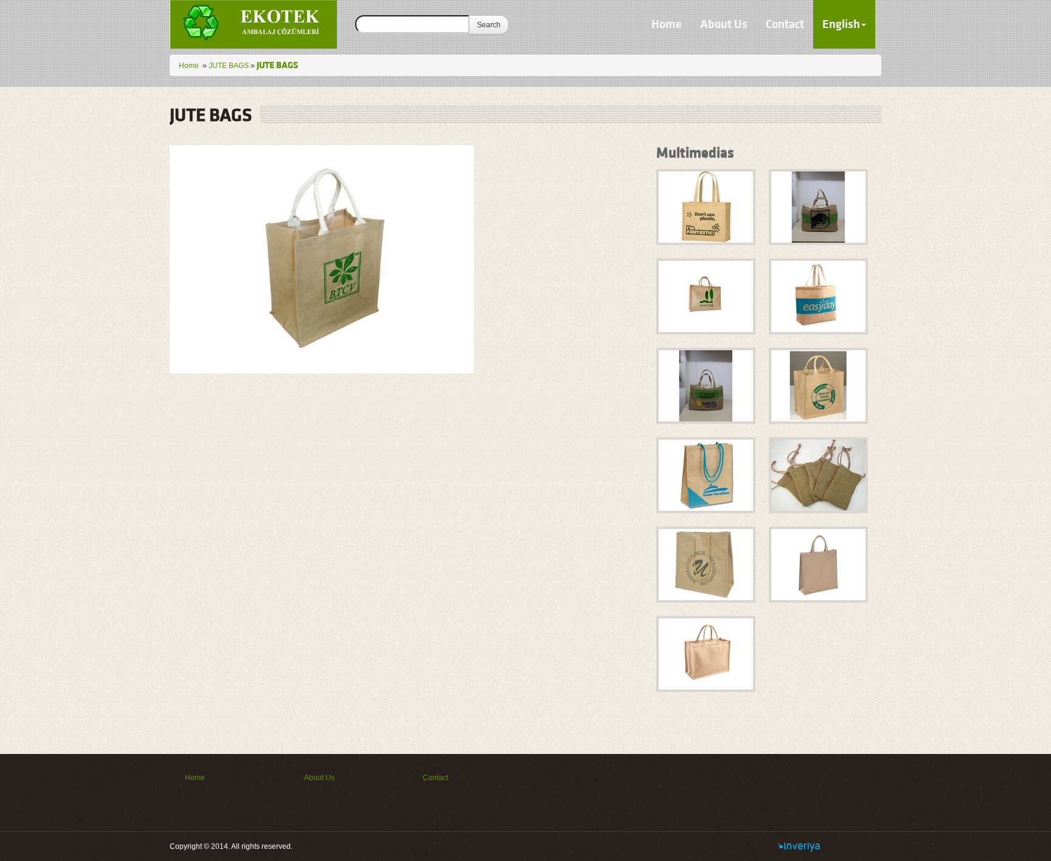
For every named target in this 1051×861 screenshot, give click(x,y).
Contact (785, 24)
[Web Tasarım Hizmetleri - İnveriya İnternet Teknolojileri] (799, 846)
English (841, 24)
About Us (723, 24)
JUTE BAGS (229, 65)
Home (666, 24)
